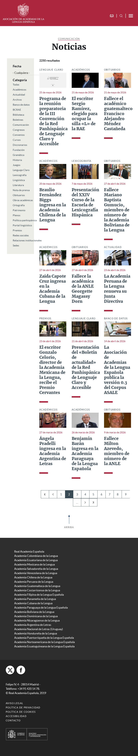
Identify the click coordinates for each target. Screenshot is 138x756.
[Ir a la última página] (93, 502)
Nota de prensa (21, 190)
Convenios (19, 134)
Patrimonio (19, 210)
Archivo (17, 99)
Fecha (17, 66)
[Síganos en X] (10, 670)
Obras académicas (23, 200)
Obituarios (19, 195)
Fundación (19, 150)
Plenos (16, 215)
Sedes (16, 245)
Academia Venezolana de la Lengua (35, 573)
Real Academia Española (29, 551)
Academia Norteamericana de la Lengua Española (44, 642)
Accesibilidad (16, 716)
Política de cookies (21, 712)
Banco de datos (21, 104)
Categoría (20, 80)
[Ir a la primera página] (45, 494)
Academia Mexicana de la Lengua (34, 564)
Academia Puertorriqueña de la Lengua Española (44, 637)
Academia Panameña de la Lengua (35, 598)
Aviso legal (14, 703)
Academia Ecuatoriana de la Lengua (36, 560)
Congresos (19, 129)
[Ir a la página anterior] (53, 494)
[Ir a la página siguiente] (85, 502)
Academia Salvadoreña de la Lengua (36, 568)
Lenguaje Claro (21, 170)
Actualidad (19, 94)
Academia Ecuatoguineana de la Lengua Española (44, 646)
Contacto (13, 720)
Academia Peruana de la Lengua (33, 581)
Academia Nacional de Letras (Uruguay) (38, 629)
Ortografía (19, 205)
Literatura (18, 185)
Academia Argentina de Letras (32, 624)
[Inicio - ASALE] (23, 12)
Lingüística (19, 180)
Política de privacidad (23, 707)
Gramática (18, 155)
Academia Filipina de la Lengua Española (39, 594)
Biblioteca (18, 114)
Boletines (18, 119)
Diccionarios (20, 144)
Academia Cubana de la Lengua (33, 603)
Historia (17, 160)
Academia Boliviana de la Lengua (34, 611)
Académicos (19, 89)
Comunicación (69, 39)
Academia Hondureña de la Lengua (35, 633)
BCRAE (17, 109)
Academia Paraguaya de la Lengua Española (41, 607)
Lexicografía (19, 175)
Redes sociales (21, 235)
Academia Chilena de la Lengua (33, 577)
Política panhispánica (25, 220)
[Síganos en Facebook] (21, 670)
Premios (17, 230)
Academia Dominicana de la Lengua (36, 616)
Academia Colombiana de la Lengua (36, 555)
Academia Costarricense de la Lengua (37, 590)
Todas (16, 84)
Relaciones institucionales (27, 240)
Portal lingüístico (22, 225)
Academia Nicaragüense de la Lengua (37, 620)
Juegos (16, 165)
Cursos (17, 139)
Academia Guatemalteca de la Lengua (37, 586)
